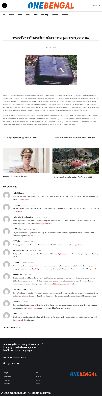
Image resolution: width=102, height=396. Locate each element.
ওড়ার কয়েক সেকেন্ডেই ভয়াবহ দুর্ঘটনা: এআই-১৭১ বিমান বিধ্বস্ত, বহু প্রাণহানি (72, 177)
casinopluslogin (20, 289)
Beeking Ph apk (32, 308)
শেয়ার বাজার (55, 15)
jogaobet (16, 205)
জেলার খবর (11, 15)
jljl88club (17, 241)
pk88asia (17, 229)
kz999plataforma (20, 250)
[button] (4, 5)
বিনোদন (27, 15)
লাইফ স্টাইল (65, 15)
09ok (15, 314)
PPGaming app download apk (63, 284)
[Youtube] (13, 363)
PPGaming (17, 274)
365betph (17, 262)
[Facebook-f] (4, 363)
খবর (4, 15)
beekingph (17, 301)
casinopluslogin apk (20, 296)
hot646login (18, 193)
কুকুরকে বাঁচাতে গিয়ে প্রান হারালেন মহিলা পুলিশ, (15, 176)
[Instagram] (9, 363)
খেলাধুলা (35, 15)
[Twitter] (18, 363)
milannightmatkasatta (23, 217)
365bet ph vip (38, 269)
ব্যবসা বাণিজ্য (44, 15)
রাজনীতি (20, 15)
